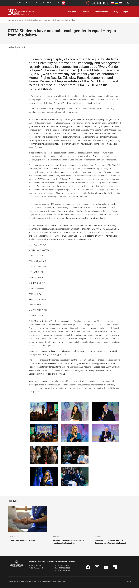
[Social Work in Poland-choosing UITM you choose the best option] (69, 519)
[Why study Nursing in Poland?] (27, 519)
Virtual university (13, 3)
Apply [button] (125, 12)
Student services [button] (101, 12)
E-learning (22, 3)
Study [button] (115, 12)
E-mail (28, 3)
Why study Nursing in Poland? (23, 540)
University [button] (72, 12)
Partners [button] (85, 12)
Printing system (41, 3)
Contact (129, 581)
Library (33, 3)
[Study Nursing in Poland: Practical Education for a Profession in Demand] (111, 519)
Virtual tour (50, 3)
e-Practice (57, 3)
